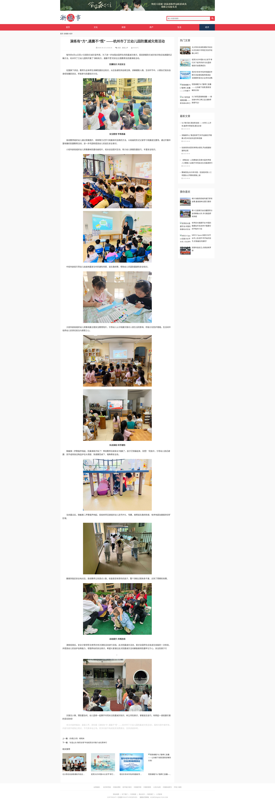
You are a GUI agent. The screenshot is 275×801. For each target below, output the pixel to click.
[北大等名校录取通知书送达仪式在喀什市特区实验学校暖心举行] (74, 762)
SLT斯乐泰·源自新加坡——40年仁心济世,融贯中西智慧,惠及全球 (196, 124)
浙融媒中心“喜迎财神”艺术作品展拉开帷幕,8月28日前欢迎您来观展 (197, 136)
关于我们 (125, 794)
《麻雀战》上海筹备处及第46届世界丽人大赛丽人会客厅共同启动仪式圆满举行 (197, 161)
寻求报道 (133, 794)
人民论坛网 (157, 787)
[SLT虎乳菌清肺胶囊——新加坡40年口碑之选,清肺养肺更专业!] (185, 100)
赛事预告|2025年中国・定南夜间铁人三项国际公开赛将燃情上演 (197, 173)
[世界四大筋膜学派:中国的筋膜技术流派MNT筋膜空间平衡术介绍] (185, 226)
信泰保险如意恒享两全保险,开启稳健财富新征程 (196, 149)
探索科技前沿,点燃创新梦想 (201, 249)
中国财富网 (147, 787)
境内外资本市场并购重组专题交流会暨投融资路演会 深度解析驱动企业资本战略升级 (202, 75)
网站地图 (116, 794)
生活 (179, 27)
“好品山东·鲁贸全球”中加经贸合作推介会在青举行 (88, 743)
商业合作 (142, 794)
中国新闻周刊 (167, 787)
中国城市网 (137, 787)
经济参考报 (107, 787)
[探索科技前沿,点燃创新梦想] (185, 251)
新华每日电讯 (127, 787)
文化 (96, 27)
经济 (207, 27)
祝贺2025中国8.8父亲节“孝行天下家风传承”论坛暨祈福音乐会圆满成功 (202, 63)
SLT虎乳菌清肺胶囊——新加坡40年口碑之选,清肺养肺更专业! (202, 100)
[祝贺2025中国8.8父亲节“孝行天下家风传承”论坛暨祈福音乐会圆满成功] (103, 762)
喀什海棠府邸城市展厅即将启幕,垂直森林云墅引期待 (202, 200)
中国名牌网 (116, 787)
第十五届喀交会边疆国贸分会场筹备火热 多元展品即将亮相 (202, 213)
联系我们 (150, 794)
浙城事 (77, 18)
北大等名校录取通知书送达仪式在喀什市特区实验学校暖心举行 (202, 50)
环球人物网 (177, 787)
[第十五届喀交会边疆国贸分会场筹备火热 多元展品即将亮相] (185, 214)
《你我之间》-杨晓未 (76, 738)
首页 (68, 27)
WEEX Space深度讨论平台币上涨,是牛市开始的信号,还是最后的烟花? (201, 238)
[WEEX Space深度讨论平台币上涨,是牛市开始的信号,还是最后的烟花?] (185, 238)
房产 (151, 27)
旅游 (123, 27)
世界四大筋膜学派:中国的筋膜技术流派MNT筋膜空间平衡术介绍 (201, 226)
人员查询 (159, 794)
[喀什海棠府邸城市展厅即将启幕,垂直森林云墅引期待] (185, 202)
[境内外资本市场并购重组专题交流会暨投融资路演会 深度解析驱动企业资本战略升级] (132, 762)
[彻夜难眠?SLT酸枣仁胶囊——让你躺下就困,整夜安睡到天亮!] (160, 762)
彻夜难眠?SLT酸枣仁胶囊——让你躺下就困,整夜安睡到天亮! (171, 774)
